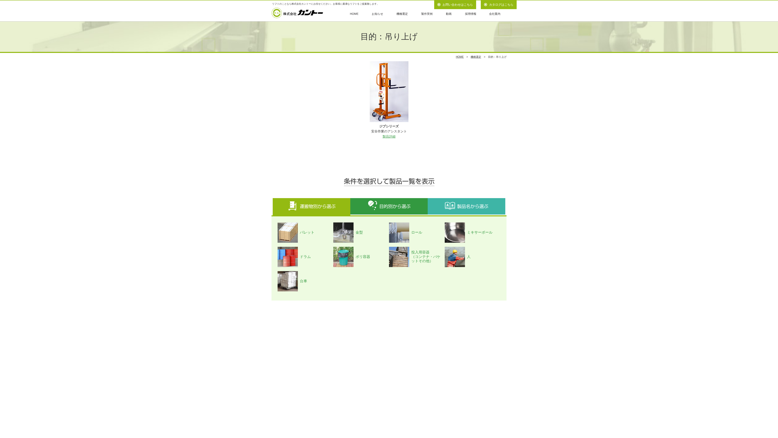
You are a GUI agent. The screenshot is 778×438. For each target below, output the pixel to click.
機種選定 (402, 13)
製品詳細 (389, 136)
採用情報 (470, 13)
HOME (354, 13)
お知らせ (377, 13)
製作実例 (427, 13)
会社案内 (494, 13)
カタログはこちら (501, 4)
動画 (449, 13)
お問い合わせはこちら (457, 4)
